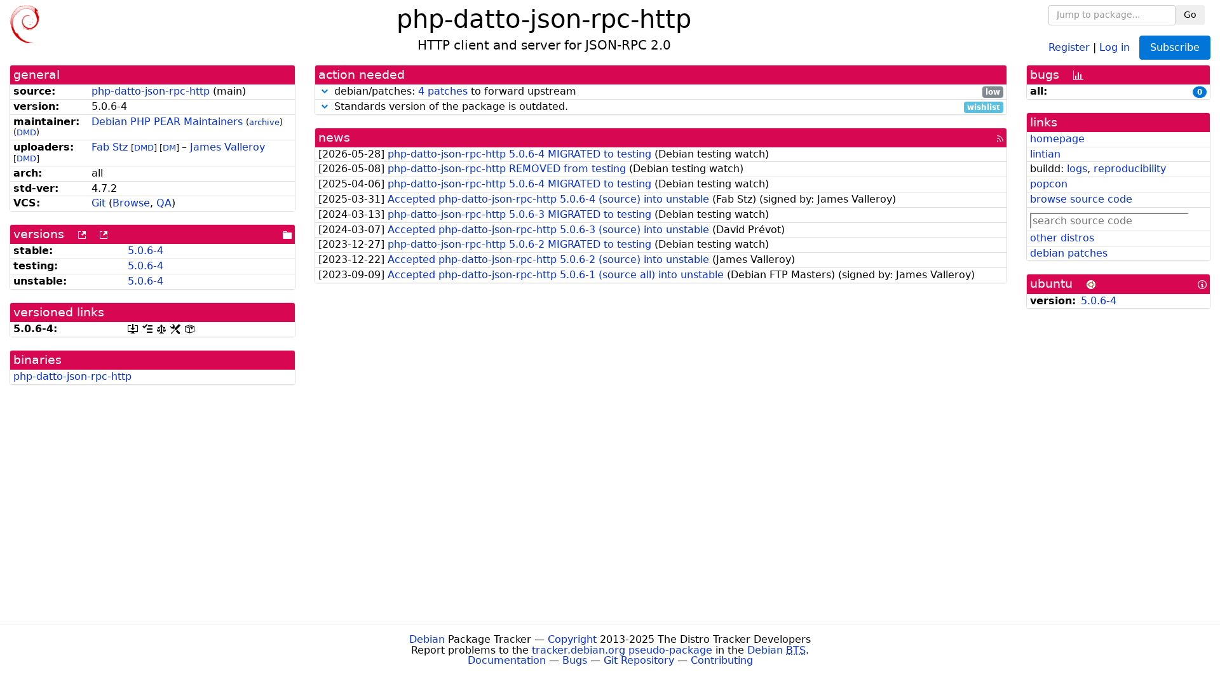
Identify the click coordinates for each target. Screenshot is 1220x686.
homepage (1057, 139)
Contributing (722, 660)
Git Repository (639, 660)
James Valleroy (227, 147)
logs (1077, 169)
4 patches (443, 91)
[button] (325, 91)
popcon (1049, 184)
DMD (26, 132)
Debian (427, 639)
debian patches (1069, 253)
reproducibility (1130, 169)
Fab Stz (110, 147)
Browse (131, 203)
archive (264, 122)
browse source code (1081, 199)
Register (1069, 47)
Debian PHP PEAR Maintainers (167, 122)
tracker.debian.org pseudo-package (622, 650)
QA (164, 203)
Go (1190, 15)
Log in (1114, 47)
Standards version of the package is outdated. (665, 107)
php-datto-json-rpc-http (151, 91)
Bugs (574, 660)
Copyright (572, 639)
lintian (1045, 154)
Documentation (507, 660)
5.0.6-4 (145, 251)
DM (169, 147)
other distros (1062, 238)
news (334, 137)
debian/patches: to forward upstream (665, 91)
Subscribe (1175, 47)
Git (98, 203)
